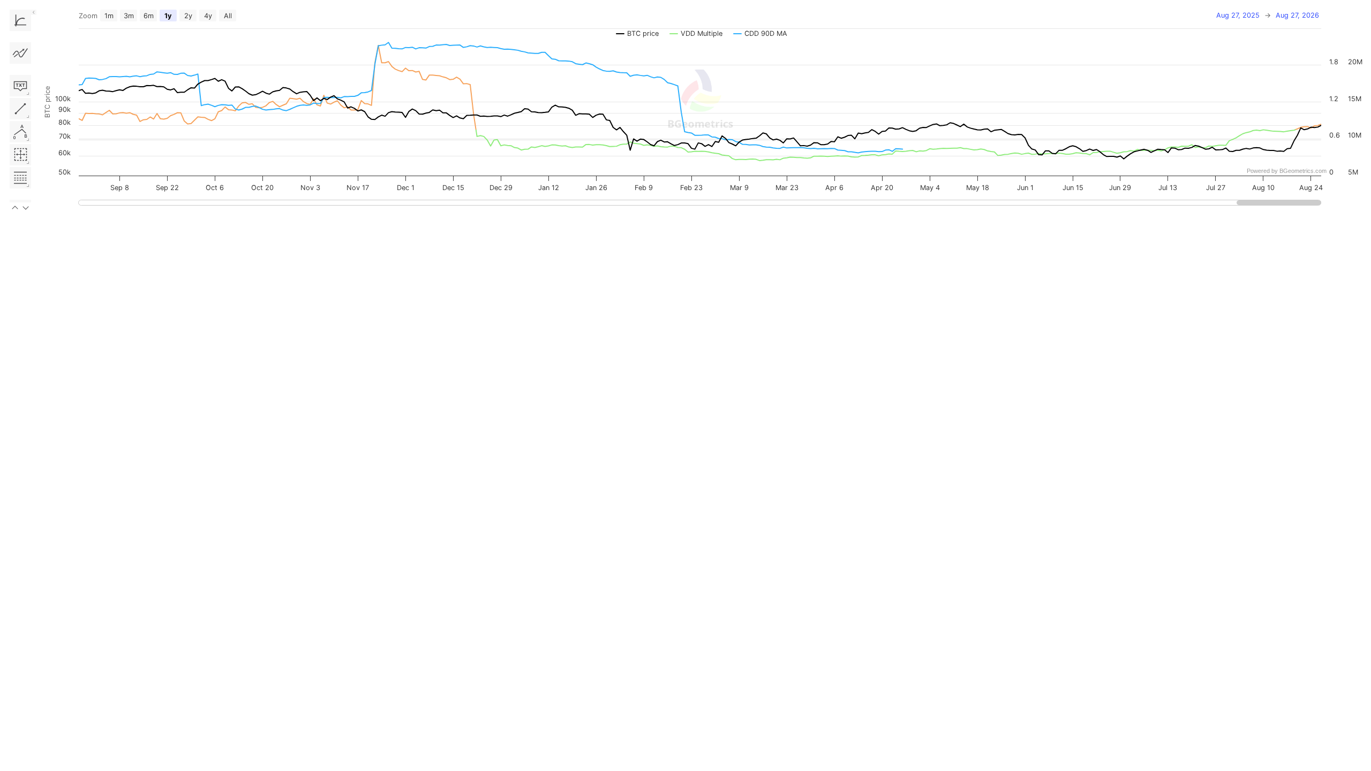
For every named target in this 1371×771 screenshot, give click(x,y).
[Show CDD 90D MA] (760, 33)
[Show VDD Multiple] (696, 33)
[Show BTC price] (637, 33)
